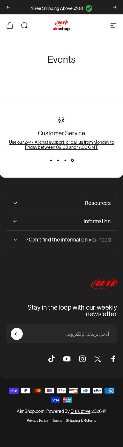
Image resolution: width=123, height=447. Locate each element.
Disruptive (80, 411)
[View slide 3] (57, 160)
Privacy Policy (38, 420)
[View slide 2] (65, 160)
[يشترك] (17, 334)
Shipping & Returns (81, 420)
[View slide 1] (72, 160)
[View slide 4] (50, 160)
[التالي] (8, 7)
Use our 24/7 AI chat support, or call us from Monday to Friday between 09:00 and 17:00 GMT (61, 145)
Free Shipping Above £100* (56, 8)
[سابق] (114, 7)
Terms (57, 420)
